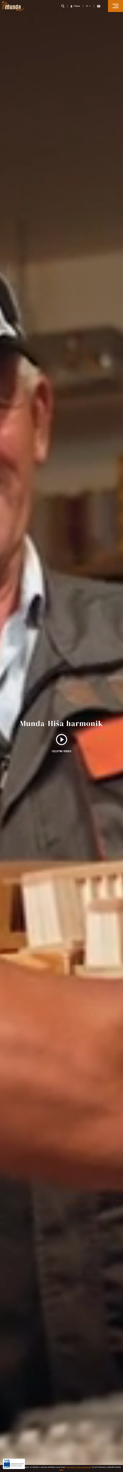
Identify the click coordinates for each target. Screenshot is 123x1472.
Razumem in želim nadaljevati (78, 1467)
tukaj (61, 1470)
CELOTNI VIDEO (61, 751)
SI (87, 6)
